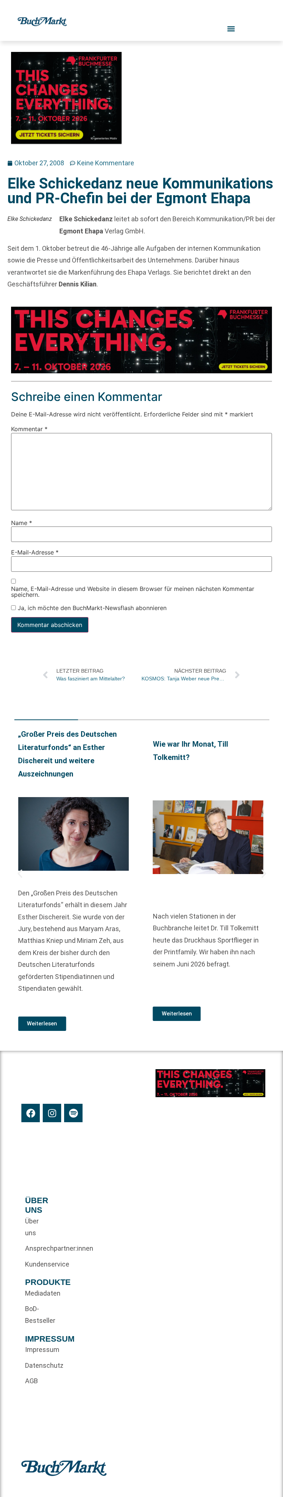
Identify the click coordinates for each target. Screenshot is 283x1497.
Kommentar (29, 429)
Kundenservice (37, 1264)
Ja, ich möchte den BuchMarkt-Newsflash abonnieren (91, 607)
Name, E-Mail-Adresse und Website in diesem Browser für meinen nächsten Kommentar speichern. (132, 591)
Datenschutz (37, 1365)
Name (21, 522)
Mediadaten (37, 1293)
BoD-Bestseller (37, 1314)
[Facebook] (30, 1113)
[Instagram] (52, 1113)
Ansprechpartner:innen (37, 1248)
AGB (31, 1381)
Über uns (32, 1227)
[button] (19, 873)
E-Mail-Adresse (35, 552)
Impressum (37, 1349)
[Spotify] (73, 1113)
